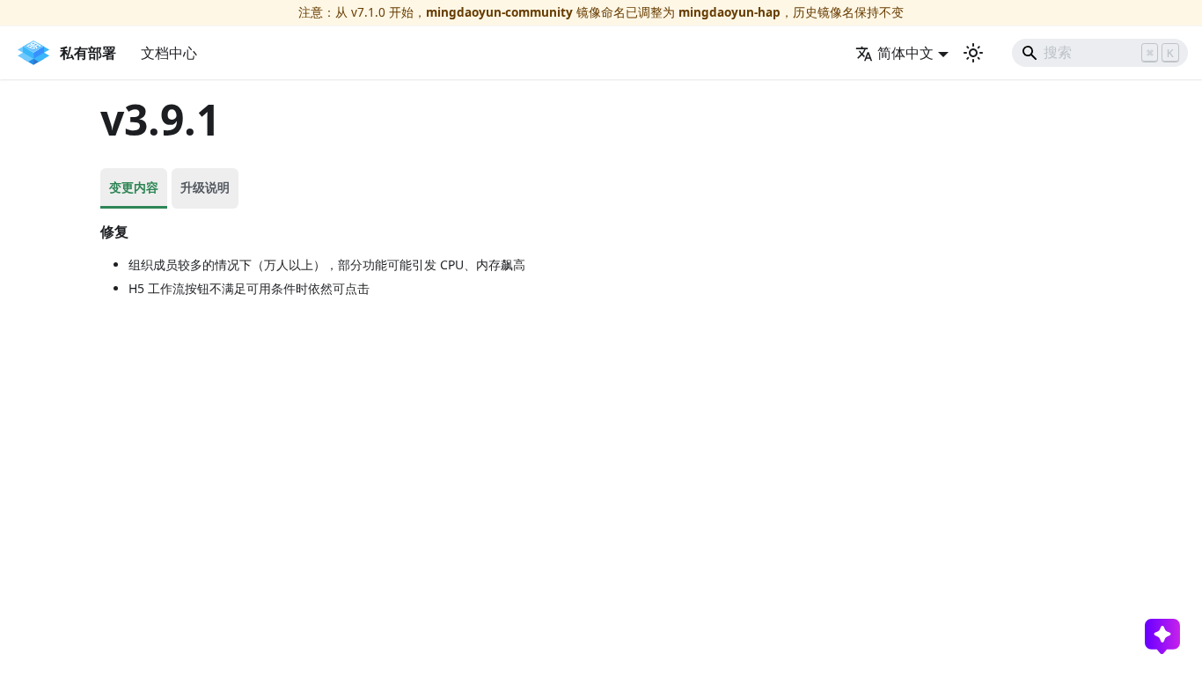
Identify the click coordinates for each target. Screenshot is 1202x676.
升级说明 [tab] (205, 187)
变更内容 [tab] (133, 187)
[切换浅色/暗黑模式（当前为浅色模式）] (973, 53)
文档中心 (169, 52)
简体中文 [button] (905, 52)
